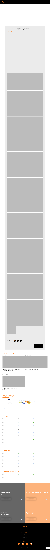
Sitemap (25, 528)
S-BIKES (25, 537)
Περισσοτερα (6, 498)
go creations (30, 548)
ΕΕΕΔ (25, 534)
